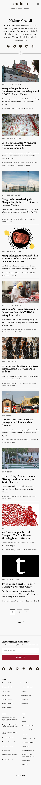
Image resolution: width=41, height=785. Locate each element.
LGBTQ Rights (6, 695)
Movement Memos (7, 746)
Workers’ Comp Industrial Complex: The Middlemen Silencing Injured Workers (16, 535)
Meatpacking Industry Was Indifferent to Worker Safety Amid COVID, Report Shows (20, 91)
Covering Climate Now (8, 760)
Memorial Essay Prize (28, 750)
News (3, 84)
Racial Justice (24, 699)
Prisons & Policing (7, 699)
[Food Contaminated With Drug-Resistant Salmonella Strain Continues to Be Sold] (20, 125)
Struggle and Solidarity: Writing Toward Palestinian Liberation (9, 719)
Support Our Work (27, 730)
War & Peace (24, 703)
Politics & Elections (25, 695)
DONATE (26, 8)
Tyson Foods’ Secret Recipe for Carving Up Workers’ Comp (18, 585)
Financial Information (28, 742)
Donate (24, 722)
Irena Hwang (30, 163)
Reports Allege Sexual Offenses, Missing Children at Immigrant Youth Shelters (19, 479)
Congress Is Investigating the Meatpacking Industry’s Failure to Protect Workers (20, 202)
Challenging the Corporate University (9, 755)
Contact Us (25, 764)
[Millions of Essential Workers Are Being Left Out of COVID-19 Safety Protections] (20, 292)
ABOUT (13, 8)
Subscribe (24, 734)
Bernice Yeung (8, 163)
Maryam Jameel (31, 329)
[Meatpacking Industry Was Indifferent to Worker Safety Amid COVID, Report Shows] (20, 71)
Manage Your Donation (28, 726)
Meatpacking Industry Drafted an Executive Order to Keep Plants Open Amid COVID (20, 258)
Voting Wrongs (6, 750)
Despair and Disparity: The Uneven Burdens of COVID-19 (10, 726)
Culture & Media (6, 683)
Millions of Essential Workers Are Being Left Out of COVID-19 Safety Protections (20, 312)
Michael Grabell (9, 108)
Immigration (11, 362)
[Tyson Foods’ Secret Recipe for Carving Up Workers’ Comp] (20, 566)
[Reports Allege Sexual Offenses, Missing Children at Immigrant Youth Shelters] (20, 458)
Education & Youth (7, 687)
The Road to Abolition (8, 738)
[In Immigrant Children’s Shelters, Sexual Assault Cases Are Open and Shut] (20, 348)
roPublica (19, 109)
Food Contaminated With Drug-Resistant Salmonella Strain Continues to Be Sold (19, 145)
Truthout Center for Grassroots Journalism (28, 755)
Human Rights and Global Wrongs (9, 733)
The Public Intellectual (8, 742)
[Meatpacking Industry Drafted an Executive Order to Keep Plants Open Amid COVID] (20, 238)
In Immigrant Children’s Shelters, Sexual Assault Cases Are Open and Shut (20, 369)
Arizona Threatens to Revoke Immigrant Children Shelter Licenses (17, 422)
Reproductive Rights (8, 703)
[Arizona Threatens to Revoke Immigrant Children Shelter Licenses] (20, 402)
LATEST (20, 8)
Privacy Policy (25, 746)
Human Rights (7, 415)
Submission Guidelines (28, 738)
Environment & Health (15, 139)
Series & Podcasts (7, 707)
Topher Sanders (21, 383)
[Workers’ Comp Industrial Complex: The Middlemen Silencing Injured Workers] (20, 515)
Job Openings (26, 760)
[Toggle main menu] (38, 4)
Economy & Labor (14, 84)
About (23, 718)
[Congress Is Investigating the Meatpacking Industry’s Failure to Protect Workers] (20, 181)
